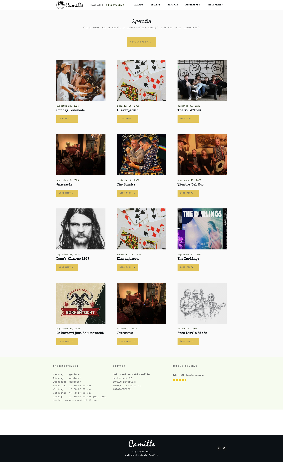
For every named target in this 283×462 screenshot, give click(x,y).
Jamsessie (64, 184)
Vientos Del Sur (191, 184)
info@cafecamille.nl (127, 385)
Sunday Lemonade (70, 110)
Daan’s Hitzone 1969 (72, 259)
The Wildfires (189, 110)
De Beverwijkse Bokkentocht (80, 333)
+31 (115, 389)
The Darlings (188, 259)
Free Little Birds (192, 333)
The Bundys (126, 184)
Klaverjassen (128, 110)
